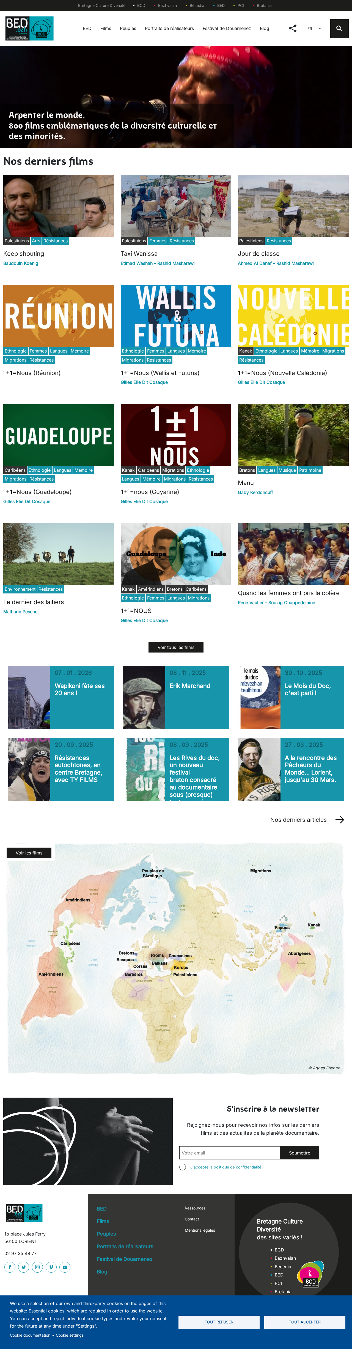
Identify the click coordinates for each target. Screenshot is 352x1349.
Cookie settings (70, 1335)
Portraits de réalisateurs (169, 28)
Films (105, 28)
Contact (192, 1219)
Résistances (55, 240)
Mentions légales (200, 1230)
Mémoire (80, 351)
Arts (36, 240)
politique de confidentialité (237, 1167)
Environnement (20, 589)
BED (221, 5)
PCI (241, 5)
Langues (58, 351)
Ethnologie (16, 351)
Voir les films (29, 853)
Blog (264, 28)
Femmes (157, 240)
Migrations (15, 360)
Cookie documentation (30, 1335)
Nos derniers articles (298, 819)
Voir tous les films (176, 647)
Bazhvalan (167, 5)
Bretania (264, 5)
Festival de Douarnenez (227, 28)
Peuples (128, 28)
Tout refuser (219, 1322)
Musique (287, 470)
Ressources (195, 1208)
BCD (141, 5)
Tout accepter (305, 1322)
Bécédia (197, 5)
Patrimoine (310, 470)
